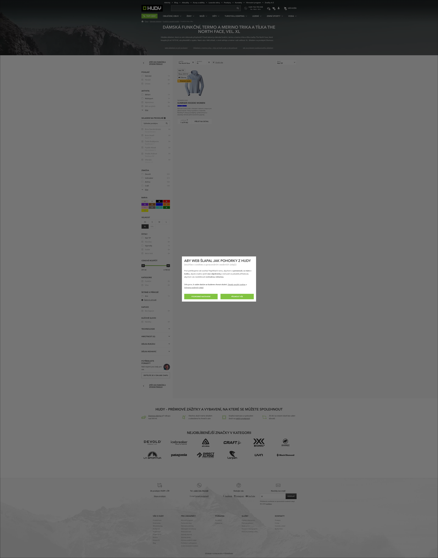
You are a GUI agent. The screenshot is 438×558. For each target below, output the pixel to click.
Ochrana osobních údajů (193, 287)
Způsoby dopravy (186, 535)
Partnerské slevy (186, 523)
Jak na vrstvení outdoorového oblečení (258, 48)
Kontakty (238, 2)
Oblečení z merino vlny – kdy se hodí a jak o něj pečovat (215, 48)
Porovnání (268, 8)
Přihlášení (278, 8)
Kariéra (155, 537)
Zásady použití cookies (236, 284)
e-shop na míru (218, 553)
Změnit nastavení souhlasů (189, 546)
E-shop (277, 523)
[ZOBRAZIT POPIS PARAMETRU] (165, 118)
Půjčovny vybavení (247, 523)
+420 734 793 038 (200, 491)
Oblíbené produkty (273, 8)
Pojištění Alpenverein (248, 520)
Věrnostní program (253, 2)
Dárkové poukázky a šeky (250, 532)
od (143, 265)
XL (145, 226)
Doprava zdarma (154, 416)
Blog (176, 2)
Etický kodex (157, 523)
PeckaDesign (229, 553)
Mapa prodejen (160, 496)
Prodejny (227, 2)
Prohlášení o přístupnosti (189, 543)
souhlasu (269, 504)
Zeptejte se (218, 523)
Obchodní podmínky (187, 526)
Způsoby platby (186, 537)
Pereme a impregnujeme (250, 529)
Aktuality (185, 2)
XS (145, 222)
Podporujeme (157, 535)
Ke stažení (218, 520)
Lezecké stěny (214, 2)
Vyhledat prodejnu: (151, 123)
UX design (208, 553)
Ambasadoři (157, 532)
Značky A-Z (269, 2)
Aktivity (167, 2)
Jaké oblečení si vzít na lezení (176, 48)
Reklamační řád (186, 532)
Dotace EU (156, 540)
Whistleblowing (157, 526)
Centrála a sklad (280, 526)
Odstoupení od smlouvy (188, 529)
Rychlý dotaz (279, 529)
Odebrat (193, 62)
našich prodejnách (243, 418)
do (168, 265)
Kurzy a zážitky (199, 2)
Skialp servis (246, 526)
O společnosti (157, 520)
